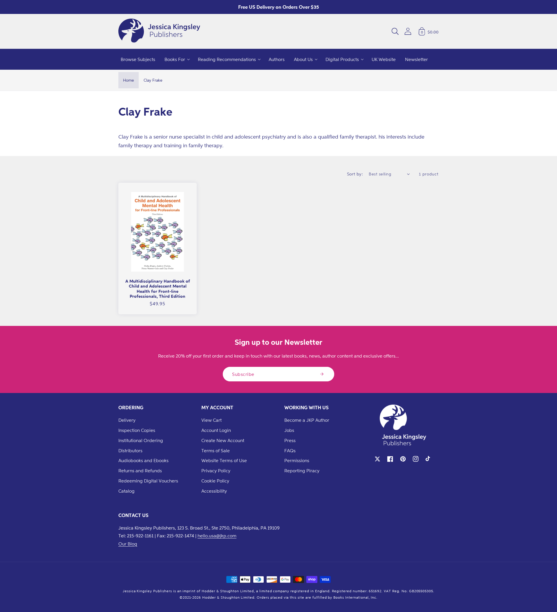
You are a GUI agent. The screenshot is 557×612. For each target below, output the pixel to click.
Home (128, 80)
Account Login (216, 430)
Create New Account (222, 440)
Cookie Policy (215, 480)
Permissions (296, 460)
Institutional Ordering (140, 440)
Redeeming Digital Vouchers (148, 480)
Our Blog (127, 543)
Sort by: (355, 173)
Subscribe (243, 374)
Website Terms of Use (224, 460)
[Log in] (407, 31)
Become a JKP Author (306, 420)
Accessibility (214, 490)
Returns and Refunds (140, 470)
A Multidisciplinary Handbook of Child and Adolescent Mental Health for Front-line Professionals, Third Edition (157, 289)
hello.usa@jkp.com (217, 535)
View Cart (211, 420)
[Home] (159, 31)
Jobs (289, 430)
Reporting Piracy (301, 470)
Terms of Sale (215, 450)
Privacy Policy (215, 470)
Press (290, 440)
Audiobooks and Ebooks (143, 460)
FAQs (290, 450)
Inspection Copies (136, 430)
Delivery (126, 420)
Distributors (130, 450)
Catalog (126, 490)
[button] (395, 31)
